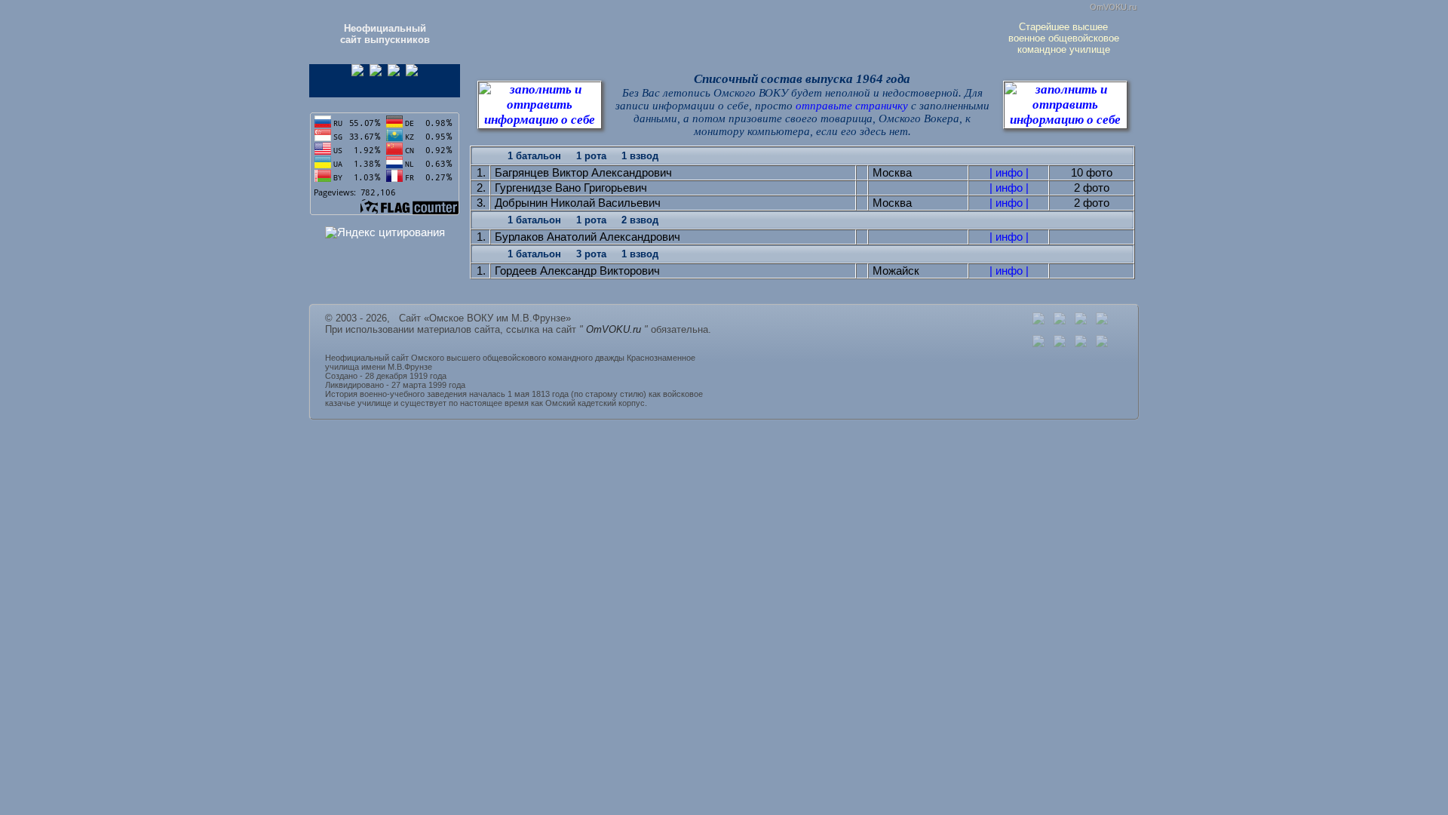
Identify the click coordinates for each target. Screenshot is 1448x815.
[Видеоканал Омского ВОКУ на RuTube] (412, 72)
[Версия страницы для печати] (1102, 321)
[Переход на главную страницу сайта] (1038, 321)
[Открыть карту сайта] (1081, 321)
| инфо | (1009, 173)
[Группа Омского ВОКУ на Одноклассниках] (357, 72)
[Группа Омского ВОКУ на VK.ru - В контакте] (376, 72)
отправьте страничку (853, 106)
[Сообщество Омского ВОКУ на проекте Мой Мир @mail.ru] (394, 72)
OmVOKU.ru (1113, 6)
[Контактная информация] (1060, 321)
